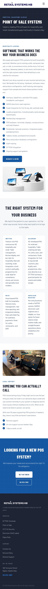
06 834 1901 (24, 482)
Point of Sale (7, 525)
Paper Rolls (6, 537)
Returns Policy (8, 553)
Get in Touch (24, 474)
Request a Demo (12, 159)
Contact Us (7, 549)
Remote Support (8, 557)
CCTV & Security (9, 529)
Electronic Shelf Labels (11, 533)
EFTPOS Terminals (9, 521)
